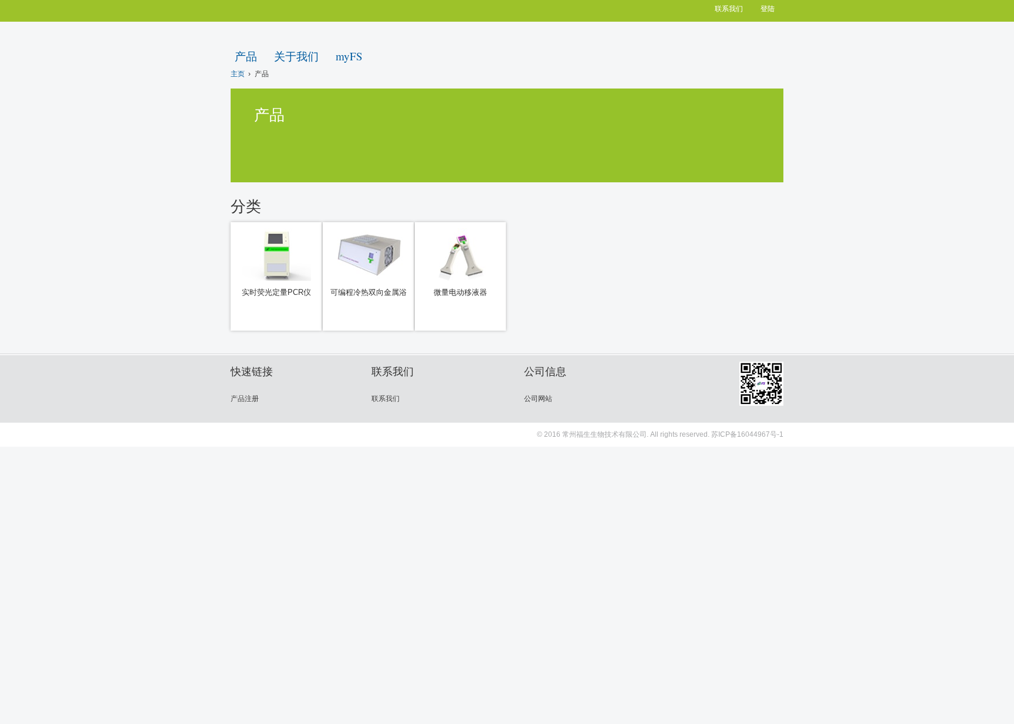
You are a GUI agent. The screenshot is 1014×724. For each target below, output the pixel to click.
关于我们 (296, 56)
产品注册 (245, 399)
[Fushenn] (734, 52)
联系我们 (729, 9)
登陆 (767, 9)
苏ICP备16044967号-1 (747, 434)
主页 (238, 74)
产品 (246, 56)
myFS (349, 56)
